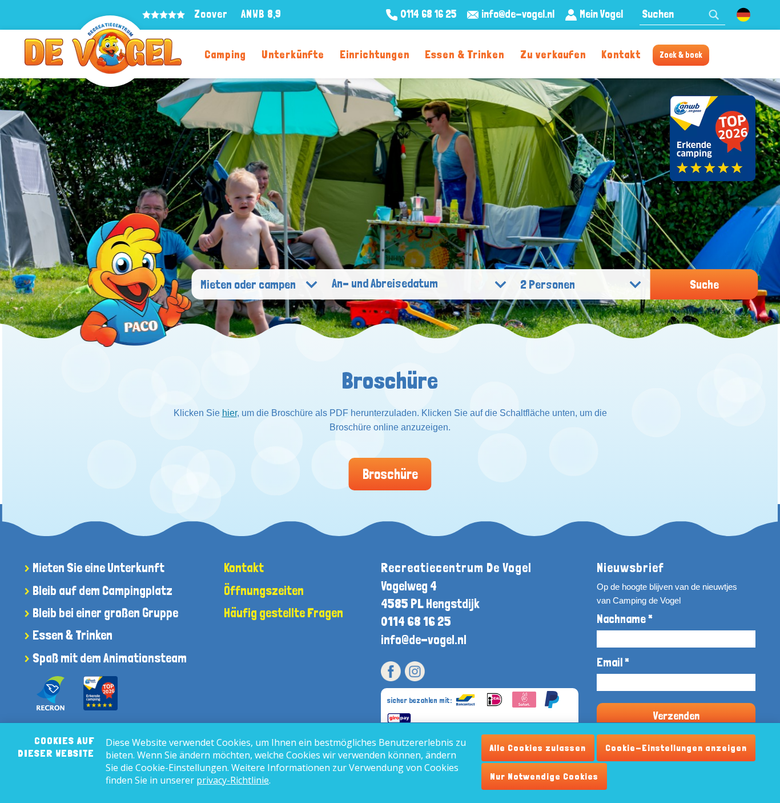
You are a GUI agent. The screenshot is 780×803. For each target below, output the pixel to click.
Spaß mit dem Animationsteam (110, 657)
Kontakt (621, 54)
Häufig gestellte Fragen (283, 612)
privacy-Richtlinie (232, 780)
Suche (704, 284)
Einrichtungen (374, 54)
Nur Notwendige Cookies (544, 776)
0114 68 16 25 (416, 621)
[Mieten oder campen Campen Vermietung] (259, 285)
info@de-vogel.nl (424, 639)
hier (229, 413)
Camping (225, 54)
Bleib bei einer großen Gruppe (105, 612)
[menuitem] (225, 54)
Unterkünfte (293, 54)
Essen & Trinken (464, 54)
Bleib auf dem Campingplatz (102, 590)
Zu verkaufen (553, 54)
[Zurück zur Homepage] (103, 48)
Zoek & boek (681, 55)
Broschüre (390, 474)
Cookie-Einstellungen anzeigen (676, 747)
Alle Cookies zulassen (538, 747)
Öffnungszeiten (264, 590)
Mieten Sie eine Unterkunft (98, 567)
